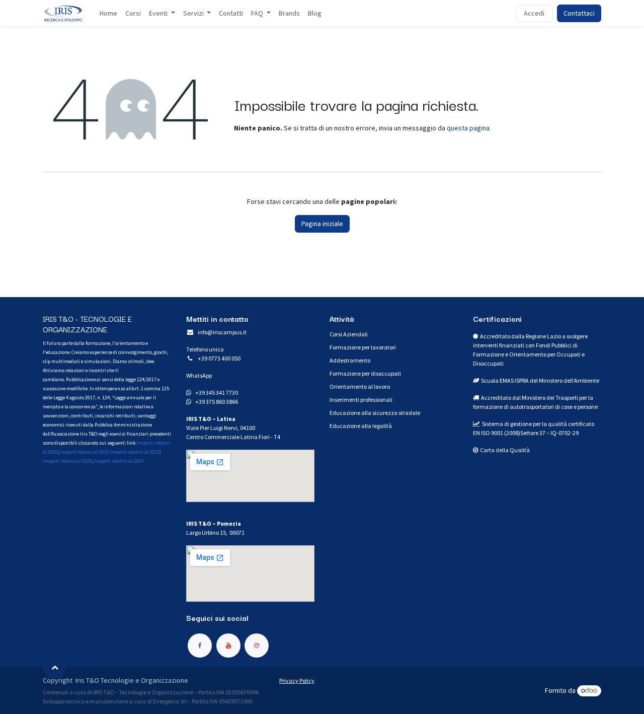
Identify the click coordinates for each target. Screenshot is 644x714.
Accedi (534, 13)
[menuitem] (108, 13)
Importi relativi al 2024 (118, 461)
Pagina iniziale (322, 223)
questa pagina (468, 127)
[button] (55, 667)
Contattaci (579, 13)
